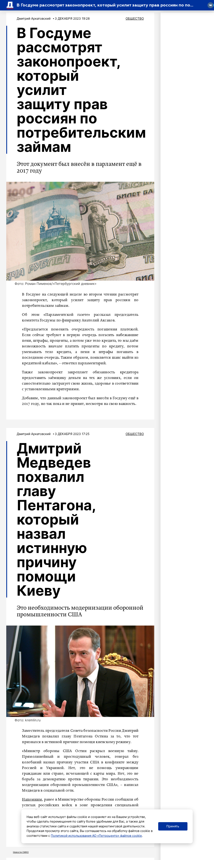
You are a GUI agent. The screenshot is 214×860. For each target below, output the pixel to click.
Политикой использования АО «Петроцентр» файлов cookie (96, 836)
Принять (172, 826)
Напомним (32, 799)
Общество (135, 18)
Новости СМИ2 (21, 852)
